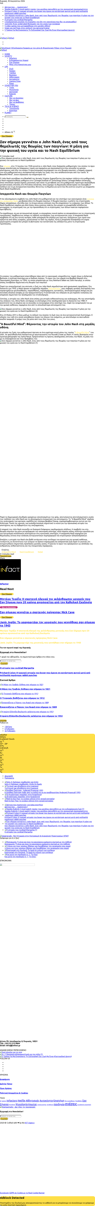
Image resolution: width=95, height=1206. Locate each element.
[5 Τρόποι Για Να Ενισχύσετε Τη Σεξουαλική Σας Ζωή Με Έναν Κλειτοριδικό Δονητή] (36, 1056)
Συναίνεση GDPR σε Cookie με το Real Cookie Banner (22, 1193)
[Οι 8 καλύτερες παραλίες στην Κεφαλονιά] (23, 795)
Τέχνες (12, 104)
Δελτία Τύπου (6, 1084)
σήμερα (7, 166)
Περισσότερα (5, 556)
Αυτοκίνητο (14, 79)
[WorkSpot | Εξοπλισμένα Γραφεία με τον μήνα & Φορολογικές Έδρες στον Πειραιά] (35, 48)
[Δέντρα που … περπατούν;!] (24, 805)
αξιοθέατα (50, 1104)
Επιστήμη (13, 110)
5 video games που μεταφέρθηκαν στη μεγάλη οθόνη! (27, 26)
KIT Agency (30, 1123)
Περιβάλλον (78, 1101)
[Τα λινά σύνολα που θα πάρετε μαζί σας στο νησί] (11, 1052)
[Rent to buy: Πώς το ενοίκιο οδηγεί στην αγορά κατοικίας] (30, 799)
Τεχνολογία (14, 108)
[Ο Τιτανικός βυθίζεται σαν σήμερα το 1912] (19, 694)
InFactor (4, 584)
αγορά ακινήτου (41, 1104)
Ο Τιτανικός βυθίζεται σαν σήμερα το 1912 (22, 698)
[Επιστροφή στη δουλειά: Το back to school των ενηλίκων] (30, 850)
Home (7, 54)
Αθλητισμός (14, 77)
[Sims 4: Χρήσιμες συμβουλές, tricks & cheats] (21, 782)
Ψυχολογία (14, 90)
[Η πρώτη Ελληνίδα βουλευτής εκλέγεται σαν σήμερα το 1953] (27, 712)
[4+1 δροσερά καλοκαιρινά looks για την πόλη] (21, 1054)
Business (13, 75)
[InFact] (7, 38)
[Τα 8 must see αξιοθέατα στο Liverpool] (21, 786)
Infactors (13, 58)
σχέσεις (71, 1104)
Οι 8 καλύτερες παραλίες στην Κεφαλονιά (22, 797)
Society (8, 56)
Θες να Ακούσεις (16, 98)
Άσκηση (12, 94)
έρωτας (32, 1104)
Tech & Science (12, 106)
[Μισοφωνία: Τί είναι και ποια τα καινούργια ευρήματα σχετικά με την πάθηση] (38, 842)
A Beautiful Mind (82, 332)
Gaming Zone (15, 81)
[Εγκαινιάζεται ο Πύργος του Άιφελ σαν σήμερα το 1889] (24, 703)
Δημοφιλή (9, 776)
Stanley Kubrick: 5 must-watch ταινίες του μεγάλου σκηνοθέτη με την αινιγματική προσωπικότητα (46, 9)
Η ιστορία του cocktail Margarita (18, 20)
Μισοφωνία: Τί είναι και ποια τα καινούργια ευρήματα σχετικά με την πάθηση (37, 844)
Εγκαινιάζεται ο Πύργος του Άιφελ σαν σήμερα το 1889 (28, 707)
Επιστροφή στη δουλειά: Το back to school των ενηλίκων (29, 852)
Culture (9, 96)
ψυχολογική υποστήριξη (84, 1104)
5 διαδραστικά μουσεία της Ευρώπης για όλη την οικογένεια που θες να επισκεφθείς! (41, 22)
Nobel (40, 552)
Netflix (21, 1100)
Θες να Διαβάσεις (16, 102)
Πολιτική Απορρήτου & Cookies (14, 1093)
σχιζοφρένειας (54, 288)
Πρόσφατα (9, 778)
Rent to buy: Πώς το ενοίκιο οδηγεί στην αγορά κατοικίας (29, 801)
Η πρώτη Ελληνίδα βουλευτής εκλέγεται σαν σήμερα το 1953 (31, 716)
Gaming (4, 1101)
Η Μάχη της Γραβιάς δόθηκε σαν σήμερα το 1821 (25, 689)
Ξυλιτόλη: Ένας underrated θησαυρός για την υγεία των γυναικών (32, 24)
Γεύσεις (12, 71)
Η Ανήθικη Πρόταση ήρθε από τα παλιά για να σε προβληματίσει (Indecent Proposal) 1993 (42, 792)
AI (0, 1101)
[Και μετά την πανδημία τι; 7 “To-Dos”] (21, 854)
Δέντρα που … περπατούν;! (16, 7)
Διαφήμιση (5, 1079)
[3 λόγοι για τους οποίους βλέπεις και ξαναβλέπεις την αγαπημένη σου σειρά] (38, 846)
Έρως (11, 83)
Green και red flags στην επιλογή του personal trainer (27, 28)
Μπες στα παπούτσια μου (20, 64)
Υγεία (11, 87)
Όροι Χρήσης (6, 1088)
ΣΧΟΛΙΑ (3, 721)
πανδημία (59, 1104)
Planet (8, 113)
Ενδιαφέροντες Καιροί (18, 60)
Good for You (11, 85)
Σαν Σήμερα (14, 62)
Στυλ (11, 69)
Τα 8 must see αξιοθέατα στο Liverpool (21, 788)
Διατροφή (13, 92)
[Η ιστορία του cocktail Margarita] (21, 830)
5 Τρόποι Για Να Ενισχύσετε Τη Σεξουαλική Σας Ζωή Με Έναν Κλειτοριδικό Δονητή (40, 30)
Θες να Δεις (14, 100)
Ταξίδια (12, 73)
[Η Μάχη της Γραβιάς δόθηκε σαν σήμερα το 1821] (21, 685)
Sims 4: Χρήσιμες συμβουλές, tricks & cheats (23, 784)
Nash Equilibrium (27, 552)
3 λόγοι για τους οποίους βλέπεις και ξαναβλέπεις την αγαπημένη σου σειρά (37, 848)
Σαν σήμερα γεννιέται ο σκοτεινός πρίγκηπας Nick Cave (37, 612)
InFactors (12, 1100)
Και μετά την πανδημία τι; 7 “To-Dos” (20, 857)
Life (6, 67)
